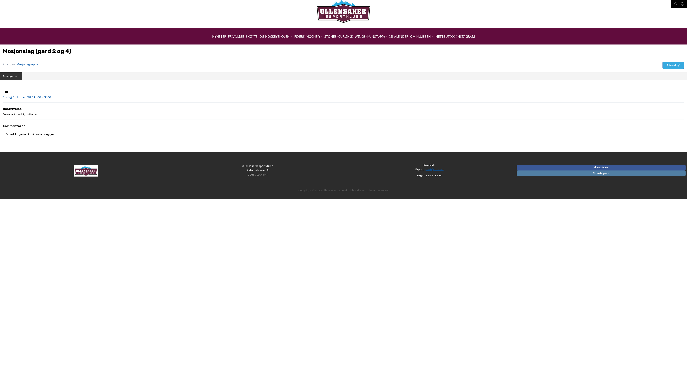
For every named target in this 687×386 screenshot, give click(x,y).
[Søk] (676, 4)
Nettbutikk (445, 36)
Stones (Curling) (338, 36)
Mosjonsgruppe (27, 64)
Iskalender (398, 36)
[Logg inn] (682, 4)
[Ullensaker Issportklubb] (343, 11)
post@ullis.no (434, 169)
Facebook (602, 167)
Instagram (465, 36)
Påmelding (673, 65)
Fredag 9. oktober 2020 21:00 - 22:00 (27, 97)
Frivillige (236, 36)
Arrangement (11, 76)
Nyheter (219, 36)
